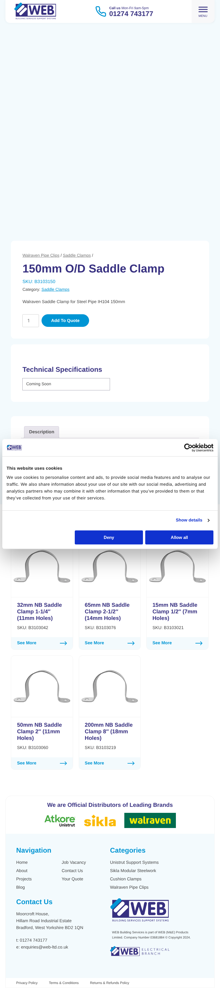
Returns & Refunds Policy (109, 983)
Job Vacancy (74, 862)
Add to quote (65, 320)
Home (22, 862)
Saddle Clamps (77, 255)
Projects (24, 879)
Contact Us (72, 870)
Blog (20, 887)
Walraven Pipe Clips (40, 255)
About (22, 870)
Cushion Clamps (126, 879)
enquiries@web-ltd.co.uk (44, 947)
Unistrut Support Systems (134, 862)
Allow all (179, 537)
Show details (189, 520)
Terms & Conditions (64, 983)
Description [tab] (41, 432)
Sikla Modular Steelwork (133, 870)
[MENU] (203, 9)
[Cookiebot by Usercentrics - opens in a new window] (188, 447)
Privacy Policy (27, 983)
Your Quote (72, 879)
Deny (109, 537)
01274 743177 (33, 940)
